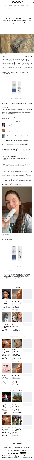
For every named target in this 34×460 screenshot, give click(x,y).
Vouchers (27, 5)
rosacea (27, 73)
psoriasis (13, 144)
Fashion (6, 5)
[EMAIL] (11, 270)
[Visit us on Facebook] (14, 453)
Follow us (26, 56)
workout (17, 59)
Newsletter (31, 56)
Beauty (10, 5)
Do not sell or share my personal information (17, 450)
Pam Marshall (24, 110)
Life (18, 5)
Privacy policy (27, 447)
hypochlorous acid (14, 72)
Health (15, 5)
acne (23, 144)
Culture (22, 5)
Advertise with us (18, 447)
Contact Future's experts (17, 446)
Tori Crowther (6, 270)
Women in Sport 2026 (9, 8)
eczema (10, 144)
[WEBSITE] (10, 270)
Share (4, 56)
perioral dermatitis (19, 68)
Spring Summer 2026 (24, 8)
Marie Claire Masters (17, 8)
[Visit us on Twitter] (8, 453)
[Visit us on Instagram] (11, 453)
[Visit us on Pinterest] (17, 453)
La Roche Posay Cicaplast (26, 171)
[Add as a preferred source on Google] (25, 453)
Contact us (26, 446)
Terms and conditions (8, 447)
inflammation (27, 176)
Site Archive (7, 446)
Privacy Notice (27, 164)
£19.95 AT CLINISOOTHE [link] (17, 266)
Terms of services (13, 164)
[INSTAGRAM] (9, 270)
